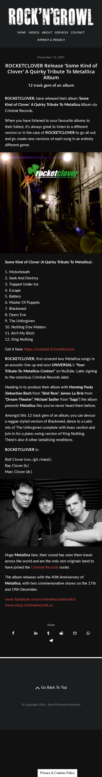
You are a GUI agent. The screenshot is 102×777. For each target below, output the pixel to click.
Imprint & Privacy (51, 39)
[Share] (13, 633)
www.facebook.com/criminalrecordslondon (40, 599)
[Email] (75, 633)
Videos (33, 32)
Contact (78, 32)
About (47, 32)
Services (61, 32)
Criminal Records (44, 567)
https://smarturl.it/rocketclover (49, 349)
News (21, 32)
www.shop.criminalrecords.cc (29, 605)
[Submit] (61, 633)
